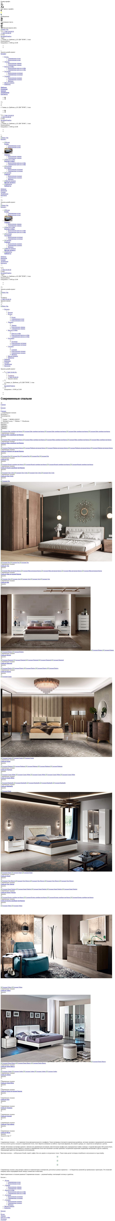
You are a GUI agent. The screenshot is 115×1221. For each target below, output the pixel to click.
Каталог (3, 54)
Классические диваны (14, 63)
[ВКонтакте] (5, 97)
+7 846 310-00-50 (8, 31)
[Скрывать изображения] (2, 20)
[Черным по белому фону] (1, 11)
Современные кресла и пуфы (17, 70)
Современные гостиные (15, 74)
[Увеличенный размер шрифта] (2, 7)
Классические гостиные (15, 73)
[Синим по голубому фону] (1, 15)
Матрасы (10, 81)
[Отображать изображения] (2, 18)
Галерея (3, 91)
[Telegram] (5, 99)
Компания (4, 89)
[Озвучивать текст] (2, 24)
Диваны (7, 61)
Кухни (6, 57)
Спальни (7, 76)
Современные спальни (15, 79)
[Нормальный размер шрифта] (2, 5)
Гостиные (7, 71)
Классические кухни (14, 60)
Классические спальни (15, 78)
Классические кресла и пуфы (17, 68)
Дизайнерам (5, 92)
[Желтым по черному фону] (1, 13)
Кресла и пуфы (9, 66)
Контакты (4, 94)
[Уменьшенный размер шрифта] (1, 3)
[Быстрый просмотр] (1, 430)
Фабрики (4, 87)
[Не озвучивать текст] (2, 26)
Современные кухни (14, 58)
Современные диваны (14, 65)
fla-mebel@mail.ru (6, 36)
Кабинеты (7, 84)
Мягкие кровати (9, 83)
